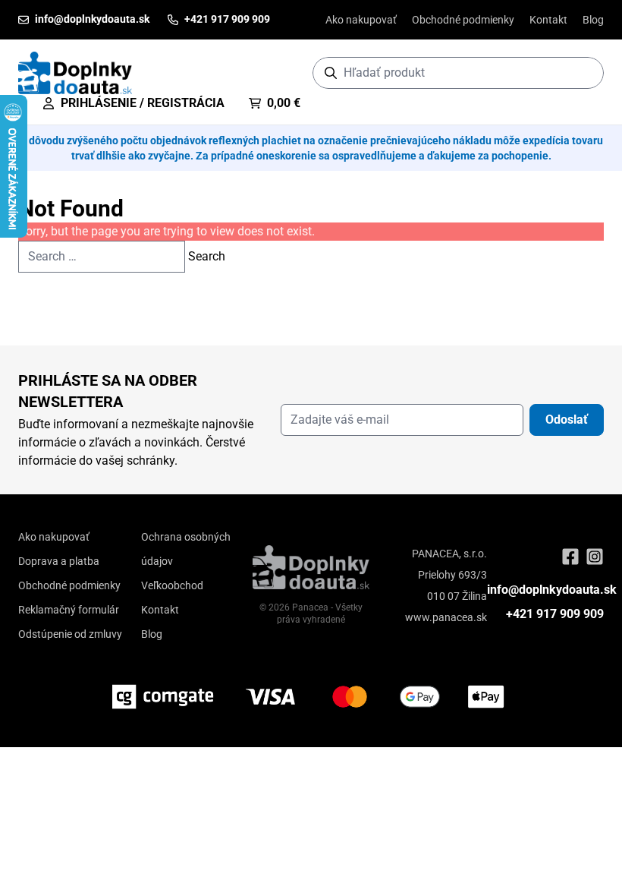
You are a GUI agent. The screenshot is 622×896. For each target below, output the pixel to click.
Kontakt (548, 20)
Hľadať (584, 72)
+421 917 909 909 (555, 614)
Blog (593, 20)
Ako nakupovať (361, 20)
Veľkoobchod (172, 585)
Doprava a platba (58, 561)
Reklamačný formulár (68, 610)
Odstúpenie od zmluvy (70, 634)
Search (206, 256)
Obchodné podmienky (463, 20)
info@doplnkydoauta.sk (552, 589)
